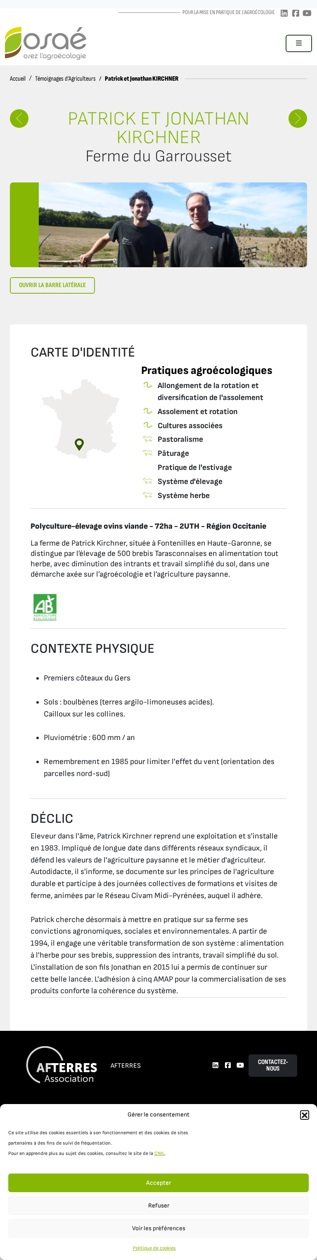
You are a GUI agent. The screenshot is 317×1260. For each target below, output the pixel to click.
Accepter (158, 1183)
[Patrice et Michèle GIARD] (298, 118)
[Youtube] (307, 14)
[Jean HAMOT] (19, 118)
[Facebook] (295, 14)
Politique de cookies (154, 1248)
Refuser (158, 1206)
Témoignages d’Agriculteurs (65, 79)
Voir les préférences (158, 1228)
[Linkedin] (284, 14)
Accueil (18, 79)
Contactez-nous (273, 1065)
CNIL (159, 1153)
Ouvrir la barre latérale (52, 285)
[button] (304, 1115)
